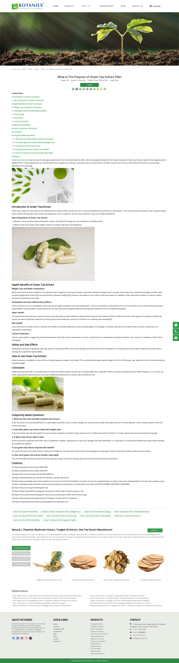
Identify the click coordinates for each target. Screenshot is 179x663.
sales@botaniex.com (140, 638)
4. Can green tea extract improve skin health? (31, 149)
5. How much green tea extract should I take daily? (33, 153)
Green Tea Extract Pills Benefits (25, 512)
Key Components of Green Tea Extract (29, 100)
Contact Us (155, 530)
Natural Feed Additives (98, 641)
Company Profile (58, 629)
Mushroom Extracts (21, 559)
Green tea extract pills (20, 160)
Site (116, 80)
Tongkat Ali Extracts (21, 548)
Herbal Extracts (21, 564)
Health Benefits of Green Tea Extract (27, 104)
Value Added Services (98, 654)
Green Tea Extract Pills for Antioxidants (95, 516)
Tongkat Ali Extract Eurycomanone (83, 580)
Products (56, 626)
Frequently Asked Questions (24, 135)
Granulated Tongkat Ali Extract (150, 580)
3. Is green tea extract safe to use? (27, 146)
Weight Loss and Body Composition (28, 107)
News (55, 636)
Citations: (17, 156)
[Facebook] (13, 638)
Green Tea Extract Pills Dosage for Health (60, 520)
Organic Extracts (96, 646)
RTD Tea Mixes (96, 649)
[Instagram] (26, 638)
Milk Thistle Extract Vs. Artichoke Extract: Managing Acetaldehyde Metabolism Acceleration (120, 603)
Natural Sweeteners (97, 636)
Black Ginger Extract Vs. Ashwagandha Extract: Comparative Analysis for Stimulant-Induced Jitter (45, 601)
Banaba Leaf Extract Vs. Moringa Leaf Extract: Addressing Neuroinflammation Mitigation (120, 601)
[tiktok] (30, 638)
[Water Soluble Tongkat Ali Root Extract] (116, 562)
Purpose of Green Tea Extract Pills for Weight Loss (61, 512)
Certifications (57, 631)
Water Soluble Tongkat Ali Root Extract (116, 580)
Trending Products (97, 624)
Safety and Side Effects (22, 125)
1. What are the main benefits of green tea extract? (33, 139)
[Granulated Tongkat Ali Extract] (150, 562)
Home (55, 624)
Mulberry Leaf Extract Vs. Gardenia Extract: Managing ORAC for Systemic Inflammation (42, 606)
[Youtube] (22, 638)
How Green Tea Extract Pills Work (127, 516)
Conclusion (17, 132)
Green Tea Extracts (21, 553)
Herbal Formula (96, 651)
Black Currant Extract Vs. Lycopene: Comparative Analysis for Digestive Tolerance (117, 596)
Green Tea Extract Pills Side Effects (26, 520)
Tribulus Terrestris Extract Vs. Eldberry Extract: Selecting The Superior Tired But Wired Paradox (44, 598)
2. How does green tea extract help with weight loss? (34, 142)
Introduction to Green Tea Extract (26, 97)
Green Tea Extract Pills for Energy (97, 512)
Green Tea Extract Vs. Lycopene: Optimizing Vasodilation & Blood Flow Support (39, 603)
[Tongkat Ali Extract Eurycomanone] (83, 562)
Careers (55, 639)
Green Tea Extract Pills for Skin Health (28, 516)
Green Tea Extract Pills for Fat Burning (61, 516)
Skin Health (18, 118)
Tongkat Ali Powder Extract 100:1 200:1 (49, 580)
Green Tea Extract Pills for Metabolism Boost (131, 512)
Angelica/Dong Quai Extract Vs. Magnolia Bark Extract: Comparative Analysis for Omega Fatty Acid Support (126, 606)
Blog (54, 634)
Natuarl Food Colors (97, 639)
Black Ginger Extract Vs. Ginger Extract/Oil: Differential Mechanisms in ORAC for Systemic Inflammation (47, 596)
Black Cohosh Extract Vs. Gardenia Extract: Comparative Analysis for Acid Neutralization (119, 598)
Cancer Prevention (21, 121)
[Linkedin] (17, 638)
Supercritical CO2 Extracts (99, 634)
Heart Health (19, 114)
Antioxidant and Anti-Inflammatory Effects (30, 111)
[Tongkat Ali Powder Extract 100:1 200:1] (49, 562)
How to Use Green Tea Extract (25, 128)
